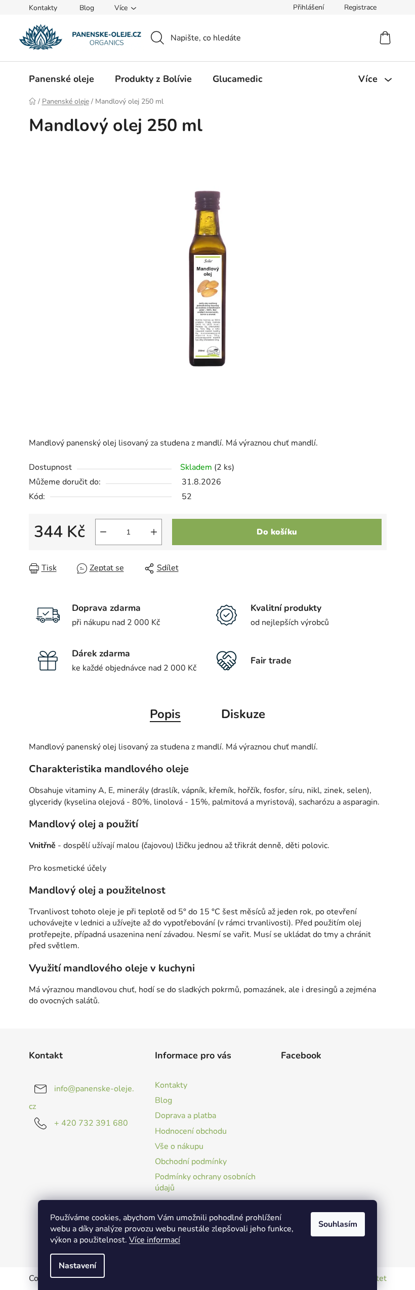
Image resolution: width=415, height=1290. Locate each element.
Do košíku (277, 532)
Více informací (154, 1239)
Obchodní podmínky (191, 1161)
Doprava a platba (185, 1115)
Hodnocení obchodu (191, 1131)
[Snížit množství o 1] (103, 532)
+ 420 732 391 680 (91, 1123)
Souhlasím (337, 1224)
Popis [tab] (165, 714)
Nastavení (77, 1265)
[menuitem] (61, 79)
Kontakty (43, 8)
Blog (86, 8)
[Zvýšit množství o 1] (153, 532)
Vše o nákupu (179, 1146)
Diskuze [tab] (243, 714)
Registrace (360, 7)
